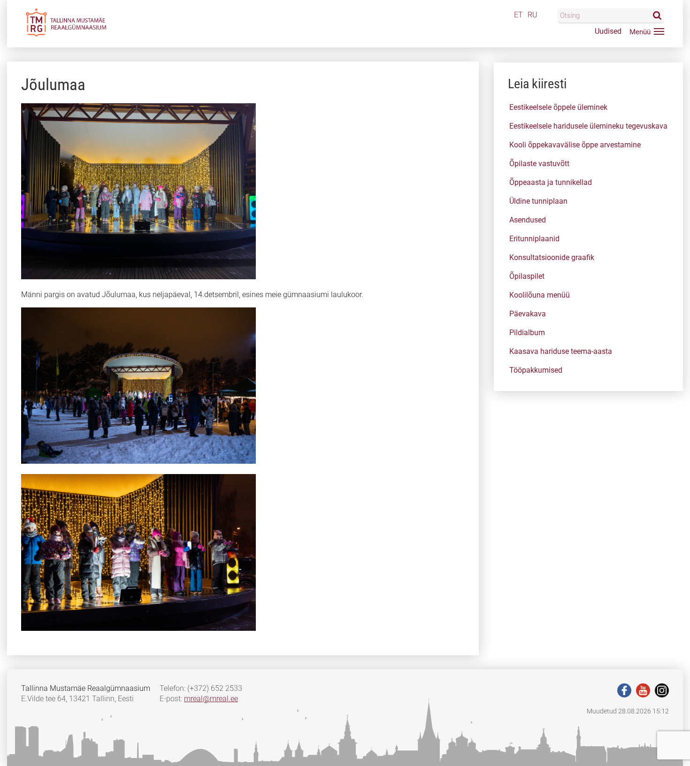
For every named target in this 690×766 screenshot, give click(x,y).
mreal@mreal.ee (211, 698)
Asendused (527, 219)
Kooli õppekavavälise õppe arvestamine (575, 144)
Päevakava (527, 313)
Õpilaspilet (526, 276)
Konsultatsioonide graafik (551, 257)
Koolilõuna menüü (539, 295)
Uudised (608, 31)
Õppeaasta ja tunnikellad (550, 182)
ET (518, 14)
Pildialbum (527, 332)
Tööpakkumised (535, 370)
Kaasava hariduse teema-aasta (560, 351)
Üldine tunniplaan (538, 201)
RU (532, 14)
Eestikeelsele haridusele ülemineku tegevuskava (588, 126)
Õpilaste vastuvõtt (539, 163)
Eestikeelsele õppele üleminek (558, 107)
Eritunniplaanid (534, 238)
